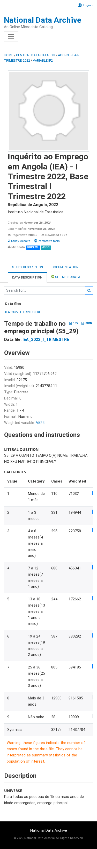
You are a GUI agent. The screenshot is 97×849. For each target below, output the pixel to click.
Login (87, 5)
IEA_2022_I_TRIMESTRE (23, 312)
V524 (40, 423)
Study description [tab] (27, 267)
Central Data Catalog (35, 55)
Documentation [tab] (65, 267)
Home (8, 55)
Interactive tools (48, 241)
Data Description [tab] (27, 277)
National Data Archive (42, 20)
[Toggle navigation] (11, 36)
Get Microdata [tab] (67, 277)
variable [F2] (43, 60)
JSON (88, 323)
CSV (75, 323)
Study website (20, 241)
